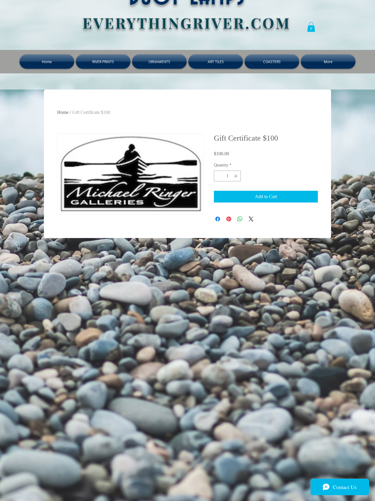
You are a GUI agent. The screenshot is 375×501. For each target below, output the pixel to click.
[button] (311, 27)
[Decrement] (218, 176)
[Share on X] (251, 218)
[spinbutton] (227, 176)
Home (63, 112)
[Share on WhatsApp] (239, 218)
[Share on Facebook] (217, 218)
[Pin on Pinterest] (228, 218)
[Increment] (236, 176)
